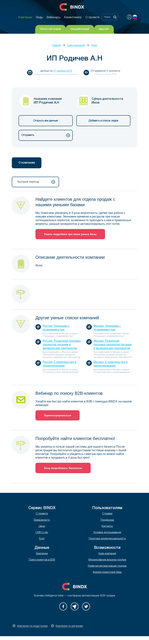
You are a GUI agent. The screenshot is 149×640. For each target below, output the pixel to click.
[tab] (26, 162)
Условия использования (107, 532)
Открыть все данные (45, 121)
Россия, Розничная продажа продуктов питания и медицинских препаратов (62, 344)
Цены (42, 526)
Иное (94, 45)
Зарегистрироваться (57, 415)
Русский (134, 17)
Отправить (27, 135)
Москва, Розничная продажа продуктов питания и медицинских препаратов (113, 344)
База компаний (76, 45)
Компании (42, 553)
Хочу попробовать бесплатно (63, 468)
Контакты (107, 526)
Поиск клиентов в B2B (42, 560)
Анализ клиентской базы (107, 572)
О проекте (42, 514)
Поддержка (107, 520)
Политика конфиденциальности (107, 539)
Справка (107, 514)
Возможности (42, 520)
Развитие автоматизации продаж (107, 566)
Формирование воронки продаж (107, 560)
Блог (42, 539)
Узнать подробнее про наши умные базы (70, 234)
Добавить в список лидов (103, 121)
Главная (56, 45)
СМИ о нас (41, 532)
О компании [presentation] (26, 163)
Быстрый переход (28, 181)
